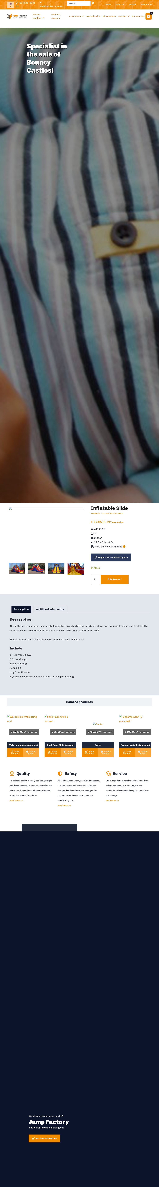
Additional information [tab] (50, 609)
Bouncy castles (37, 16)
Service (132, 4)
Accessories (138, 16)
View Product (15, 752)
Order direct (32, 752)
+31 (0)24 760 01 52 (25, 5)
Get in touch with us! (46, 1138)
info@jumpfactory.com (51, 6)
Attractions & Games (112, 513)
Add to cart (115, 579)
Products (95, 513)
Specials (122, 16)
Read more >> (16, 800)
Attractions (75, 16)
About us (120, 4)
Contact (145, 4)
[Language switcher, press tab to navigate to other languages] (10, 5)
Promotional (92, 16)
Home (108, 4)
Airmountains (109, 16)
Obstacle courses (55, 16)
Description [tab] (21, 609)
